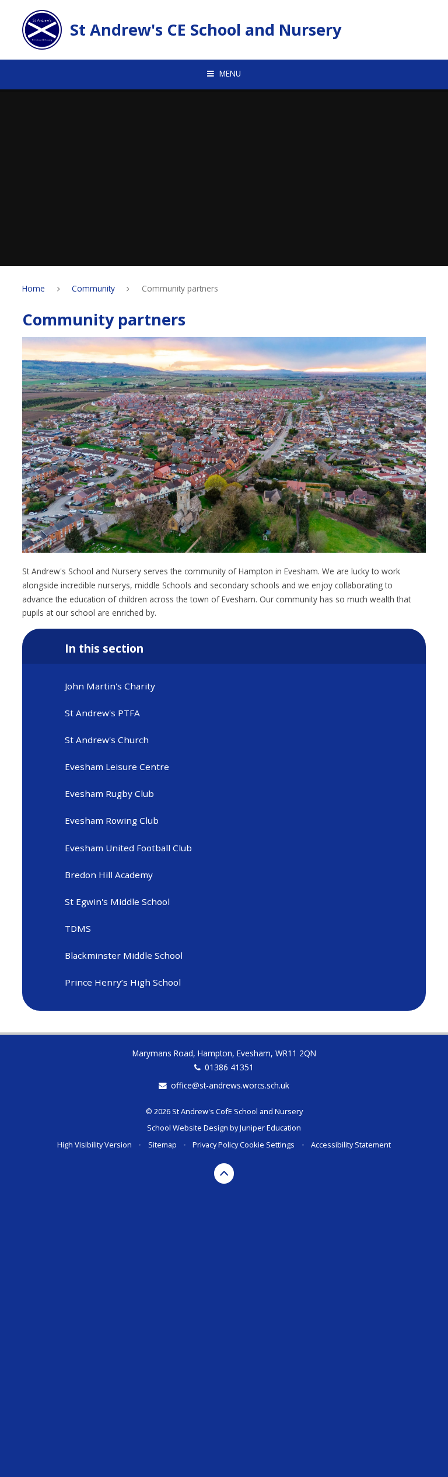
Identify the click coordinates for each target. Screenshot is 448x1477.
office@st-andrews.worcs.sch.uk (230, 1085)
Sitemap (162, 1144)
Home (33, 288)
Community (93, 288)
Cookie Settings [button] (267, 1144)
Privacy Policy (215, 1144)
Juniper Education (270, 1127)
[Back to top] (224, 1173)
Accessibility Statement (351, 1144)
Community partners (180, 288)
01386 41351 (229, 1067)
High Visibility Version (94, 1144)
